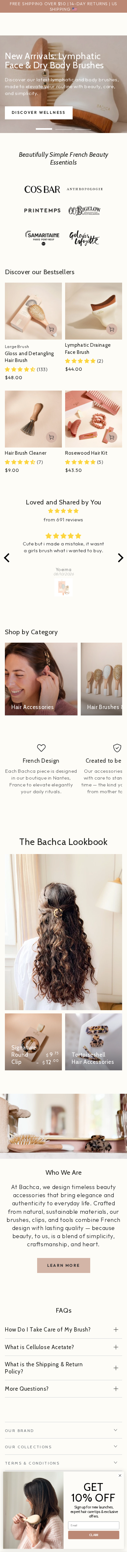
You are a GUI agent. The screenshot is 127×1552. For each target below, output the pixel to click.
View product (51, 329)
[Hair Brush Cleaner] (33, 419)
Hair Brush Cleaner (26, 453)
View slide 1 (44, 126)
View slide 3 (83, 126)
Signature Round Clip (23, 1054)
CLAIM (93, 1535)
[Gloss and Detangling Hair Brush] (33, 311)
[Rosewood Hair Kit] (93, 419)
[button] (8, 557)
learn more (63, 1265)
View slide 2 (63, 126)
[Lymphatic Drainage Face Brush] (93, 311)
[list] (63, 773)
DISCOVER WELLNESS (39, 112)
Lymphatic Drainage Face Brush (88, 348)
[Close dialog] (120, 1475)
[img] (63, 510)
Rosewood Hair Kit (86, 453)
